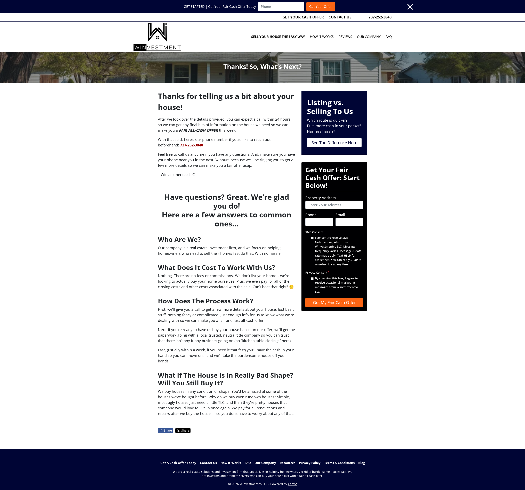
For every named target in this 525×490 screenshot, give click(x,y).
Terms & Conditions (339, 463)
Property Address (320, 197)
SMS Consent (314, 232)
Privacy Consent (317, 272)
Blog (361, 463)
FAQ (389, 36)
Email (340, 214)
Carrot (292, 484)
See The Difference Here (334, 142)
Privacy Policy (310, 463)
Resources (287, 463)
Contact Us (340, 17)
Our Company (369, 36)
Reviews (345, 36)
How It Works (322, 36)
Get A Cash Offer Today (178, 463)
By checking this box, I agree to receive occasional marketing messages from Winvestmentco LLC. (336, 285)
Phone (310, 214)
